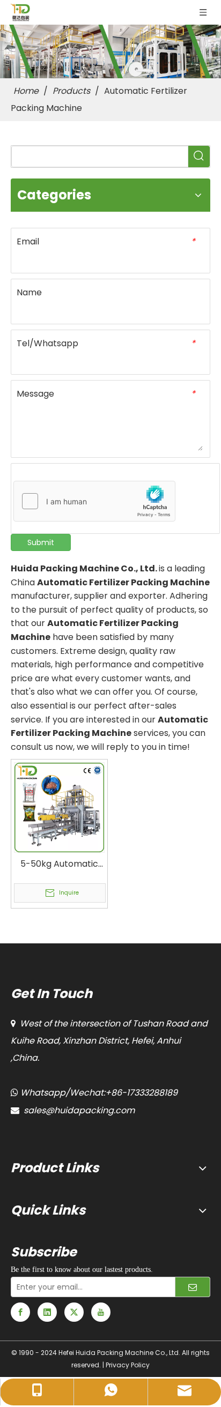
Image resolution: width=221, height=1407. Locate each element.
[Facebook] (20, 1312)
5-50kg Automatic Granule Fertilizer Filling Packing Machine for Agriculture (59, 864)
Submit (40, 542)
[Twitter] (74, 1312)
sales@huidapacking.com (79, 1110)
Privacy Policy (128, 1364)
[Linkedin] (47, 1312)
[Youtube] (100, 1312)
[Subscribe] (192, 1287)
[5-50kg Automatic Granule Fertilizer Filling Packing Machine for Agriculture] (59, 807)
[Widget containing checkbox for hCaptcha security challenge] (94, 502)
